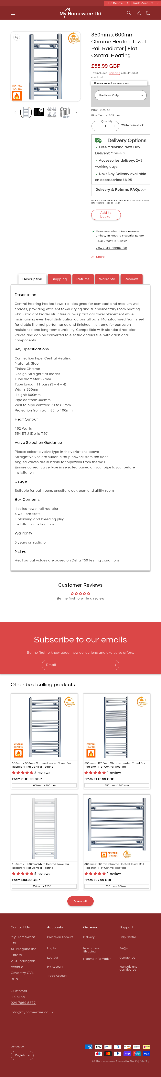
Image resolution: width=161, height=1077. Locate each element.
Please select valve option (111, 83)
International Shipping (92, 950)
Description (32, 279)
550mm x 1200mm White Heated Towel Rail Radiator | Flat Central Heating (41, 866)
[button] (13, 12)
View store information (111, 247)
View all (80, 901)
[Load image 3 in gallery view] (64, 112)
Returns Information (97, 958)
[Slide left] (15, 112)
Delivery (88, 937)
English (20, 1055)
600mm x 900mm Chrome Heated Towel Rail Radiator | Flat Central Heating (41, 765)
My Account (55, 966)
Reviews (131, 279)
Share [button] (100, 256)
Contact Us (127, 957)
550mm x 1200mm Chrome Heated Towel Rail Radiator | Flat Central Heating (115, 765)
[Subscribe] (114, 665)
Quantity (107, 121)
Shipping (114, 73)
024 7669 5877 (23, 1003)
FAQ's (124, 948)
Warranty (107, 279)
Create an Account (60, 937)
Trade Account (57, 975)
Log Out (52, 957)
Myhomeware (108, 1061)
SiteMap (145, 1061)
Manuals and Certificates (129, 968)
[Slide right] (76, 112)
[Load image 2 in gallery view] (52, 112)
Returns (83, 279)
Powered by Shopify (127, 1061)
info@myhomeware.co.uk (32, 1012)
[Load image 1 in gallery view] (26, 112)
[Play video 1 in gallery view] (39, 112)
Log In (51, 948)
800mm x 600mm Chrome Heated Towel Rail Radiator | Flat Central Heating (114, 866)
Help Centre (128, 937)
